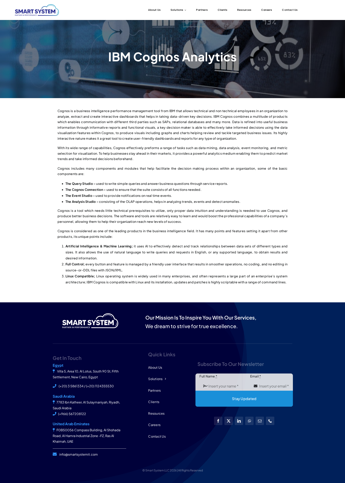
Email (255, 376)
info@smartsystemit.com (78, 454)
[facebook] (218, 421)
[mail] (260, 421)
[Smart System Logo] (37, 6)
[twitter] (228, 421)
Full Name (208, 376)
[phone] (270, 421)
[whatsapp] (249, 421)
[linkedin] (239, 421)
